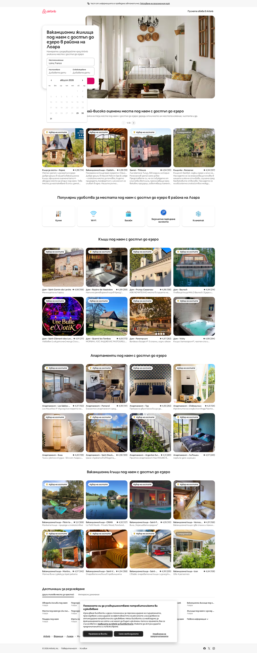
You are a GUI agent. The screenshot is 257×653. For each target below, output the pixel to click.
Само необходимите (128, 634)
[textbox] (58, 72)
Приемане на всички (97, 634)
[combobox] (70, 63)
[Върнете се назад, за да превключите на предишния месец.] (51, 80)
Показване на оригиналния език (155, 3)
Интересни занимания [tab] (88, 594)
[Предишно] (123, 123)
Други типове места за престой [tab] (58, 594)
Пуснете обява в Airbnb (200, 11)
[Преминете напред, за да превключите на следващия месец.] (82, 80)
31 (51, 118)
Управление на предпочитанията (159, 635)
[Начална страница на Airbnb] (49, 11)
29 (77, 113)
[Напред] (133, 123)
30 (82, 113)
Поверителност (69, 648)
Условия (83, 648)
